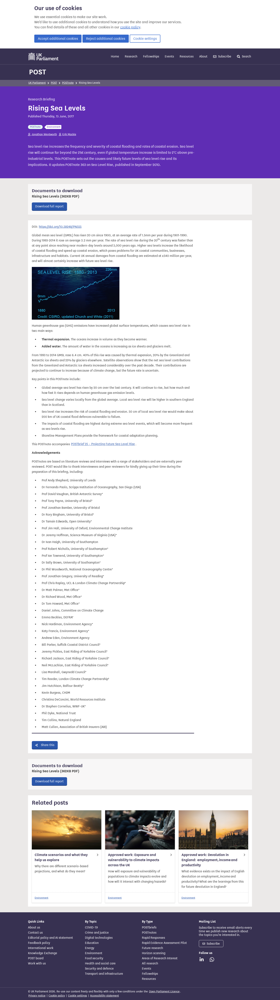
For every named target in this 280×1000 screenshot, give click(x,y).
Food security (94, 958)
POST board (35, 958)
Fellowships (151, 56)
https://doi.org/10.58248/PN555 (60, 227)
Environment (41, 897)
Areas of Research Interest (160, 958)
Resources (187, 56)
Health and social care (100, 963)
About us (34, 927)
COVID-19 (91, 927)
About (203, 56)
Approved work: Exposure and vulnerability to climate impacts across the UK (133, 860)
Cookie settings (145, 39)
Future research (152, 948)
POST (37, 72)
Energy (89, 948)
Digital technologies (99, 937)
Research (131, 56)
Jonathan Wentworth (44, 134)
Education (92, 943)
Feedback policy (39, 943)
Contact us (35, 932)
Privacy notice (37, 995)
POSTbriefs (149, 927)
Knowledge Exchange (42, 953)
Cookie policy (57, 995)
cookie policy (130, 27)
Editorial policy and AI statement (50, 937)
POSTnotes (149, 932)
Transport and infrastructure (104, 973)
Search (246, 56)
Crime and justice (97, 932)
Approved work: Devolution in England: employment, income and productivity (209, 860)
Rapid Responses (153, 937)
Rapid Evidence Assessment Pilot (164, 943)
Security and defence (99, 968)
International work (40, 948)
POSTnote (68, 82)
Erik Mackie (69, 134)
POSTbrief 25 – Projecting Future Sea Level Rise (103, 444)
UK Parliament (37, 82)
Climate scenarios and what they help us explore (61, 857)
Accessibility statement (104, 995)
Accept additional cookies (58, 39)
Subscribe (224, 56)
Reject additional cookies (105, 39)
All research (150, 963)
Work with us (37, 963)
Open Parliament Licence (164, 991)
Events (169, 56)
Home (115, 56)
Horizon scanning (153, 953)
